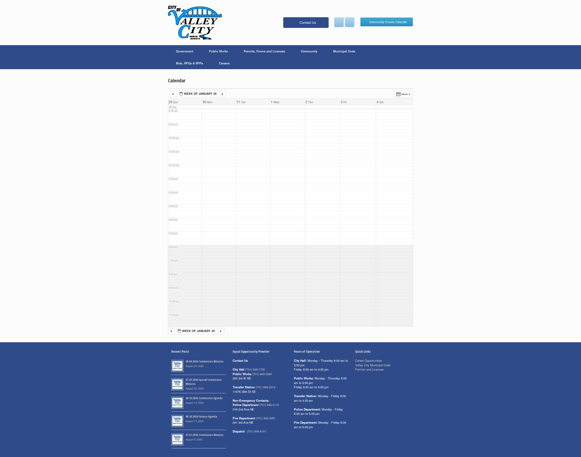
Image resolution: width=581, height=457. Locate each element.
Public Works (218, 51)
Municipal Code (344, 51)
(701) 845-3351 (266, 418)
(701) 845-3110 (269, 405)
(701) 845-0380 (262, 374)
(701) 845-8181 (256, 431)
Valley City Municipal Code (372, 365)
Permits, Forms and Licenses (264, 51)
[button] (406, 57)
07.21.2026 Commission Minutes (204, 435)
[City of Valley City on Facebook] (339, 22)
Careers (224, 63)
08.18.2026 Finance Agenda (201, 416)
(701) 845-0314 (265, 387)
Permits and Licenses (369, 369)
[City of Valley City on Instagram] (349, 22)
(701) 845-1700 (255, 369)
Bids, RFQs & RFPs (189, 63)
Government (184, 51)
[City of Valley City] (195, 22)
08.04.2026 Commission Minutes (204, 361)
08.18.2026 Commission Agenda (204, 398)
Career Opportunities (368, 360)
